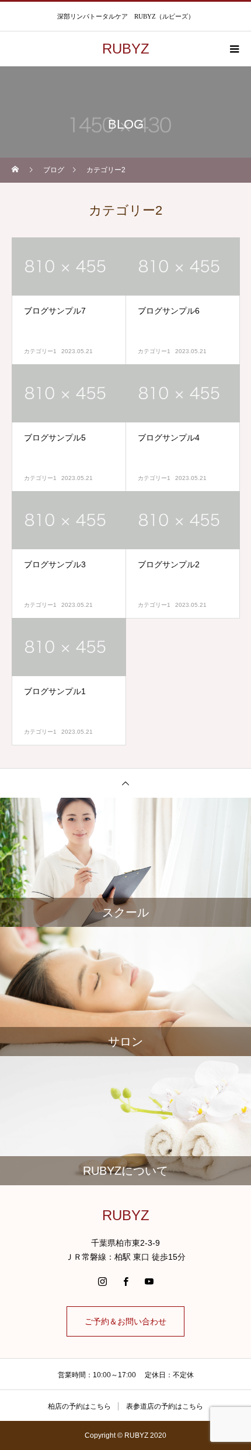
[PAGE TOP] (125, 783)
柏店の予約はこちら (79, 1406)
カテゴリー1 (40, 351)
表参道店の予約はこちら (164, 1406)
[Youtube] (149, 1281)
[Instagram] (102, 1281)
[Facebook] (125, 1281)
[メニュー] (233, 48)
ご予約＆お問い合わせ (125, 1321)
